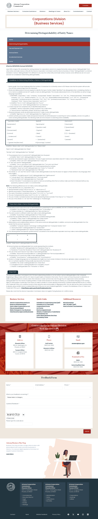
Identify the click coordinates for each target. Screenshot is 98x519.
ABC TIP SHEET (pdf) (69, 304)
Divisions (42, 11)
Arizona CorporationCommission (21, 5)
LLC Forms (40, 308)
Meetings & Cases (54, 11)
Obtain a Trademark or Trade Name (48, 312)
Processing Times (42, 317)
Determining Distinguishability (18, 44)
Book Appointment (48, 329)
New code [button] (11, 418)
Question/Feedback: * (12, 404)
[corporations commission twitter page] (73, 514)
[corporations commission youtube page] (78, 514)
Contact (89, 11)
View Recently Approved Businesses (21, 312)
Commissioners (78, 11)
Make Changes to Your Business (20, 310)
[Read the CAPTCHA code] (23, 415)
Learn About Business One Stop (47, 315)
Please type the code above (14, 421)
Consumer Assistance (29, 11)
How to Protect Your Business (72, 306)
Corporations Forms (43, 306)
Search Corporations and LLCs (20, 302)
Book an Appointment (44, 310)
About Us (66, 11)
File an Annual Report (17, 308)
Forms (11, 61)
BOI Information (68, 302)
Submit (87, 431)
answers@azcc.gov (78, 343)
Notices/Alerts (13, 53)
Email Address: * (40, 385)
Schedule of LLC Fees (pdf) (45, 304)
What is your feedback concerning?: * (17, 394)
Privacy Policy (56, 514)
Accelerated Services (15, 57)
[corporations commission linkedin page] (88, 514)
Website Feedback (41, 514)
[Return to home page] (9, 5)
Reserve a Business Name (18, 304)
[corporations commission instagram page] (83, 514)
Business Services (13, 11)
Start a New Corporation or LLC (20, 306)
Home (11, 40)
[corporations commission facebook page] (68, 514)
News (27, 514)
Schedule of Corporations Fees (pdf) (48, 302)
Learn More (9, 454)
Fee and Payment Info (16, 48)
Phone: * (66, 385)
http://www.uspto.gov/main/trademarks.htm (36, 288)
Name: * (8, 385)
